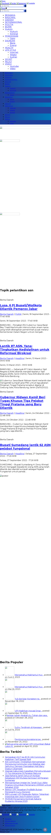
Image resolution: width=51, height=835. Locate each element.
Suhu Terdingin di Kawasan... (29, 727)
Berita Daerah (7, 314)
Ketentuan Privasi (11, 823)
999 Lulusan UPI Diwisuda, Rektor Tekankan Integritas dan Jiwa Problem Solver (27, 795)
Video (12, 68)
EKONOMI (10, 41)
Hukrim (9, 29)
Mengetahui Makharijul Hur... (29, 675)
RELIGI (8, 61)
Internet (14, 52)
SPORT (8, 59)
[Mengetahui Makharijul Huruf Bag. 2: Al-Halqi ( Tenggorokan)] (9, 675)
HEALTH (9, 48)
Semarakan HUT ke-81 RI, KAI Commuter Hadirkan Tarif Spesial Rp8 (25, 758)
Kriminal (14, 34)
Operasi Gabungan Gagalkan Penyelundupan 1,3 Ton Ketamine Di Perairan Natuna (28, 772)
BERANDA (10, 15)
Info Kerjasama (10, 821)
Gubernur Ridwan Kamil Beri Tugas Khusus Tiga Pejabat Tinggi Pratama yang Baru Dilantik (22, 402)
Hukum (14, 31)
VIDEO (8, 64)
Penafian (8, 819)
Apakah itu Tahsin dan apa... (34, 715)
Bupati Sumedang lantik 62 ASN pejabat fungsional (25, 446)
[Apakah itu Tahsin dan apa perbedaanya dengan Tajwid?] (12, 715)
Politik (18, 314)
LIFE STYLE (10, 50)
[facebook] (4, 3)
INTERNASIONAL (13, 22)
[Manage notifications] (45, 830)
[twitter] (13, 3)
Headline (19, 358)
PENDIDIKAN (11, 36)
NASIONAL (10, 17)
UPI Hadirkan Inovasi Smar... (28, 711)
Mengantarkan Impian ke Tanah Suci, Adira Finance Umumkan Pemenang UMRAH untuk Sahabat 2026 (28, 784)
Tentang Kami (10, 825)
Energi (13, 45)
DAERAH (9, 20)
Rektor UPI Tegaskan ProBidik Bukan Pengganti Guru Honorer (23, 790)
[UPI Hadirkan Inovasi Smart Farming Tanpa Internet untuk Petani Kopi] (9, 711)
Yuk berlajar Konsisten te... (27, 699)
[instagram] (21, 3)
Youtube (14, 66)
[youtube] (31, 3)
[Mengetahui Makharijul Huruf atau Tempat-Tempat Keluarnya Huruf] (9, 687)
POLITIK (9, 24)
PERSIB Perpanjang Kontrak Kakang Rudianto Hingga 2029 (23, 800)
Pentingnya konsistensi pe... (28, 739)
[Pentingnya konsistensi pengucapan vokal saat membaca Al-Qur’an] (9, 739)
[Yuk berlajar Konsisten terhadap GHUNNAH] (9, 699)
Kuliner (13, 57)
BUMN (8, 27)
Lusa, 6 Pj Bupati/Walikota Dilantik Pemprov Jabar (21, 307)
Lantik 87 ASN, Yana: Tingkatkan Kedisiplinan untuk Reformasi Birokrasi (24, 349)
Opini (12, 38)
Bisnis (12, 43)
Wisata (13, 55)
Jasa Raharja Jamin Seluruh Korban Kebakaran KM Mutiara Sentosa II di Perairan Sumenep (26, 778)
